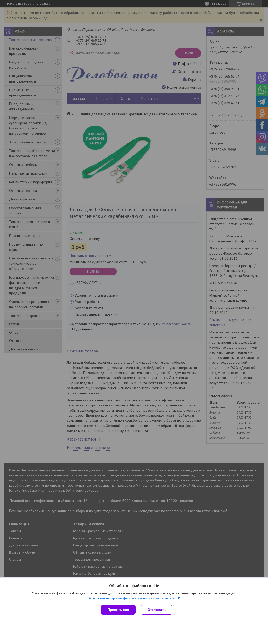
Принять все (118, 610)
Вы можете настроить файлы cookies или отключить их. (132, 598)
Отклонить (157, 610)
